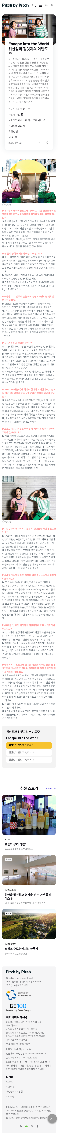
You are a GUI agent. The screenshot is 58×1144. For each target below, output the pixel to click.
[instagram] (32, 1126)
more (49, 788)
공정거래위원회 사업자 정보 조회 (21, 1057)
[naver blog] (26, 1126)
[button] (47, 142)
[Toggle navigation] (34, 5)
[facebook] (37, 1126)
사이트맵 (10, 1096)
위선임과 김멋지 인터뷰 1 (21, 745)
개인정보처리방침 (14, 1091)
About (9, 1081)
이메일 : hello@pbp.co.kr (18, 1049)
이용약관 (10, 1086)
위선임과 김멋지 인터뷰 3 (21, 759)
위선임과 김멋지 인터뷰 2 (21, 752)
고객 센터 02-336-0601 (18, 1044)
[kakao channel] (20, 1126)
